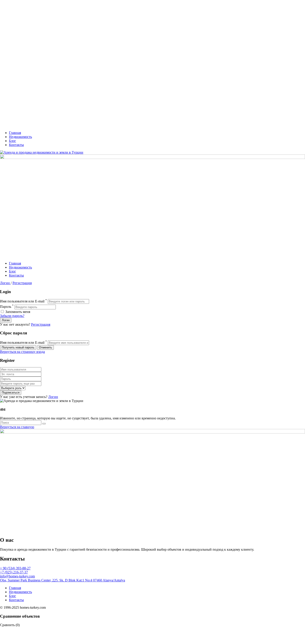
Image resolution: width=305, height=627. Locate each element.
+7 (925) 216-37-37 (14, 572)
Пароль (5, 307)
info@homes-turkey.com (17, 576)
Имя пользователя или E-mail (22, 301)
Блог (12, 141)
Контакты (16, 145)
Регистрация (22, 283)
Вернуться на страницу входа (22, 352)
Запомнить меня (17, 312)
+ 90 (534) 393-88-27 (15, 568)
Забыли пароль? (12, 316)
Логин (5, 283)
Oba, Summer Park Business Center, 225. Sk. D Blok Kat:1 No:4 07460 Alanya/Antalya (62, 580)
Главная (15, 133)
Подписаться (10, 392)
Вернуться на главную (17, 427)
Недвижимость (20, 137)
